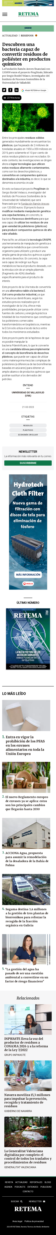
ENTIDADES (33, 1187)
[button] (4, 90)
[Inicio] (28, 15)
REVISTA (9, 1182)
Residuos (27, 35)
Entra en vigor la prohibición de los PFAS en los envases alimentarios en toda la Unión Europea (25, 745)
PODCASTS (20, 1187)
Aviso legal (17, 1221)
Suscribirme (28, 462)
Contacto (28, 1191)
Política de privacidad (34, 1221)
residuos (28, 425)
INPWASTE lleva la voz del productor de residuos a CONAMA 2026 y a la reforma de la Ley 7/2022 (26, 1044)
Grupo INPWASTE (15, 1054)
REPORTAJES (36, 1182)
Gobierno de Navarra (18, 1111)
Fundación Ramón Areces (35, 203)
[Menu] (5, 14)
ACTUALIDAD (21, 1182)
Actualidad (10, 35)
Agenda (8, 1187)
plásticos (28, 430)
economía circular (28, 435)
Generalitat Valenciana (20, 1167)
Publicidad (46, 1187)
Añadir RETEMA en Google (35, 90)
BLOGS (48, 1182)
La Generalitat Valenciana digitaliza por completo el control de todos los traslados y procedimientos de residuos (28, 1156)
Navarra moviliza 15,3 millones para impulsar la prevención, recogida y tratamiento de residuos (27, 1100)
